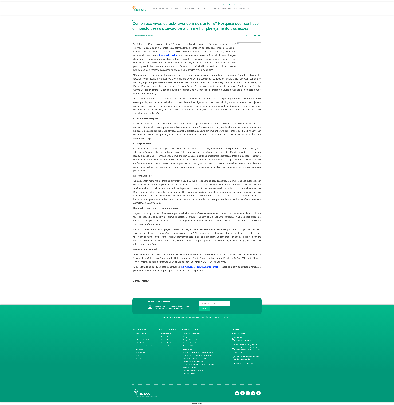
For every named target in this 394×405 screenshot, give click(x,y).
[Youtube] (251, 4)
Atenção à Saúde (188, 337)
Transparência (140, 352)
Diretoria (138, 337)
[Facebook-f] (240, 4)
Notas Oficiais (139, 343)
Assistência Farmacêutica (191, 333)
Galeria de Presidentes (142, 340)
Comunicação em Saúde (191, 343)
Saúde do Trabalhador (190, 367)
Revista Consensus (167, 337)
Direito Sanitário (188, 346)
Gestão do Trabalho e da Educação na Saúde (198, 352)
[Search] (224, 4)
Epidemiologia (187, 349)
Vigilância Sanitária (189, 373)
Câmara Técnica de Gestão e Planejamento (197, 355)
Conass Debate (166, 343)
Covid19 (134, 20)
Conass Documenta (167, 340)
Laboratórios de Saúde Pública (193, 361)
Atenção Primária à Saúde (191, 340)
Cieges (137, 355)
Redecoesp (139, 358)
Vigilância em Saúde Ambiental (193, 370)
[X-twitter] (229, 4)
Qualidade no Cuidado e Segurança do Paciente (198, 364)
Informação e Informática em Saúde (194, 358)
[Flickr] (245, 4)
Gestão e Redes (166, 346)
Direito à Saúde (166, 333)
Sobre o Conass (140, 333)
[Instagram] (235, 4)
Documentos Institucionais (143, 346)
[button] (243, 35)
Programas (139, 349)
